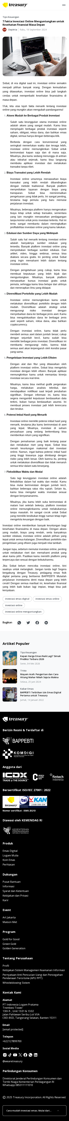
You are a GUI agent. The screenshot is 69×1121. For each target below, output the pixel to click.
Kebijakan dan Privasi (15, 895)
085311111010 (24, 1085)
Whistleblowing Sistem (16, 982)
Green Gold (9, 944)
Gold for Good (11, 939)
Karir (6, 900)
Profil (6, 965)
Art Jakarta (9, 917)
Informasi (8, 886)
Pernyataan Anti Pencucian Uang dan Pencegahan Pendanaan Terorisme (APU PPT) (33, 976)
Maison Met (10, 922)
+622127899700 (12, 1041)
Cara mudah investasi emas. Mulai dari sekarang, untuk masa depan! (28, 1110)
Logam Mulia (10, 855)
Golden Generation (14, 948)
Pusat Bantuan (12, 881)
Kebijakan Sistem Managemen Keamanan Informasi (34, 970)
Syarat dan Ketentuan (16, 891)
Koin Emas (9, 860)
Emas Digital (10, 851)
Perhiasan (9, 864)
